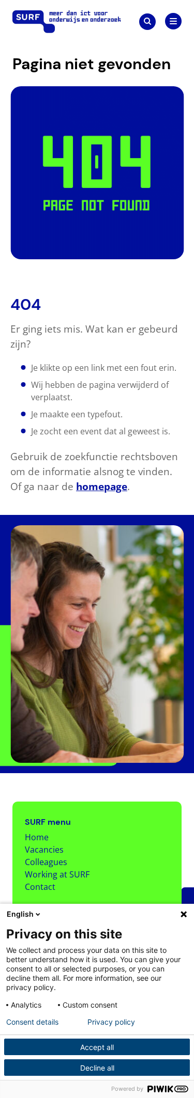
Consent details (32, 1022)
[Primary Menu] (173, 21)
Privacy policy (111, 1022)
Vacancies (44, 849)
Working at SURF (57, 874)
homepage (101, 486)
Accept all (97, 1047)
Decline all (97, 1067)
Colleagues (46, 862)
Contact (40, 886)
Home (37, 837)
